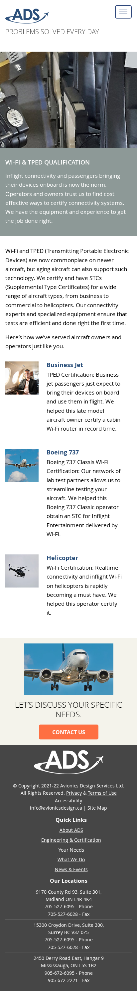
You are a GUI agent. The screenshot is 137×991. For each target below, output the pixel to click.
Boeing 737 (63, 452)
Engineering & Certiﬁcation (71, 840)
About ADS (71, 830)
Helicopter (62, 558)
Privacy (74, 793)
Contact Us (68, 732)
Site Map (97, 808)
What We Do (71, 859)
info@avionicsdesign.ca (56, 808)
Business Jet (65, 365)
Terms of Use (102, 793)
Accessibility (68, 800)
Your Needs (71, 850)
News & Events (71, 869)
